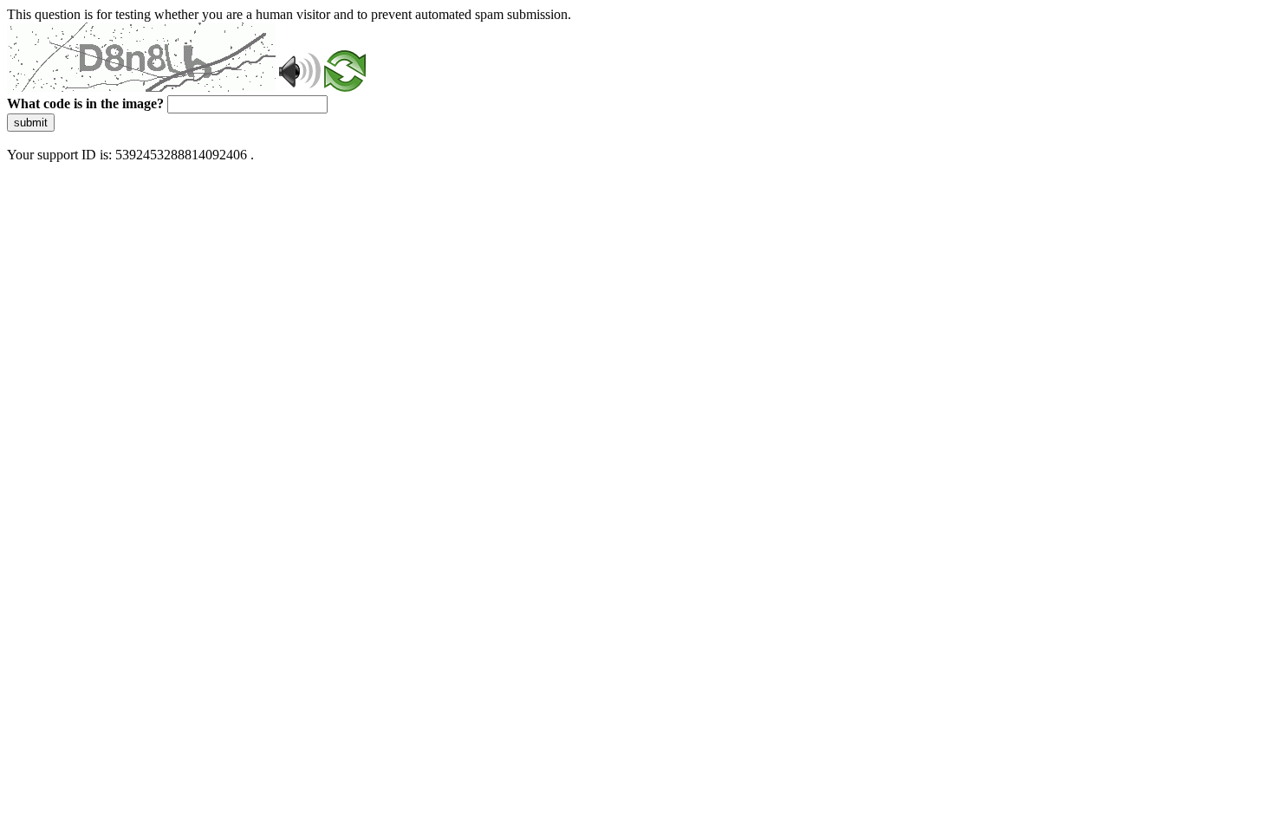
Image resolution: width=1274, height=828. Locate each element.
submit (31, 122)
